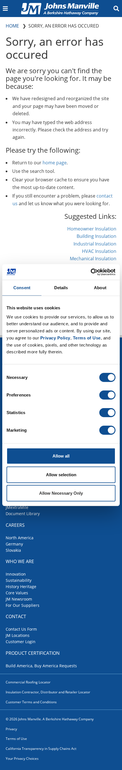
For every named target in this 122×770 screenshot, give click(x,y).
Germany (14, 544)
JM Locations (18, 635)
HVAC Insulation (99, 251)
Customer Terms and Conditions (31, 702)
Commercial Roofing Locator (28, 682)
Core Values (17, 592)
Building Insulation (96, 236)
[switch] (107, 395)
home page (55, 163)
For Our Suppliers (22, 605)
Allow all (61, 456)
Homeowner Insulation (91, 229)
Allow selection (61, 474)
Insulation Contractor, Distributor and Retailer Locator (48, 692)
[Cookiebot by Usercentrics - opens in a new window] (90, 272)
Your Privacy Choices (22, 758)
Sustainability (18, 580)
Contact (16, 616)
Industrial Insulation (94, 244)
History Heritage (21, 586)
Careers (15, 525)
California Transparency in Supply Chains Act (41, 748)
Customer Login (20, 641)
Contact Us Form (21, 629)
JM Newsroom (19, 599)
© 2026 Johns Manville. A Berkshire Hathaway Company (50, 719)
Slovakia (13, 550)
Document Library (23, 513)
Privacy (11, 729)
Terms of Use (16, 738)
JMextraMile (17, 507)
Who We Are (20, 561)
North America (19, 537)
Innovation (16, 574)
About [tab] (100, 287)
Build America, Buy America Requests (41, 665)
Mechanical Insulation (93, 258)
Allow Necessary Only (61, 493)
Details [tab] (61, 287)
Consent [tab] (21, 287)
